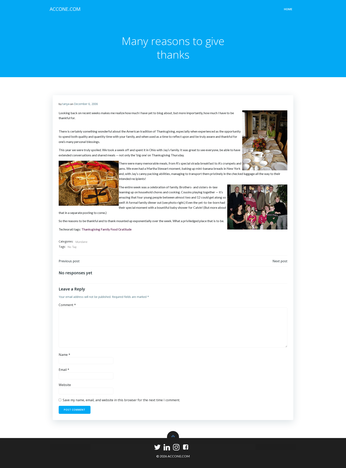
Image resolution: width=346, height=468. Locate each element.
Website (65, 385)
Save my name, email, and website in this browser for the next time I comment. (121, 400)
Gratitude (125, 229)
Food (114, 229)
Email (64, 369)
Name (64, 354)
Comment (67, 305)
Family (105, 229)
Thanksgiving (90, 229)
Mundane (81, 242)
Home (288, 9)
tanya (65, 104)
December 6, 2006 (86, 104)
